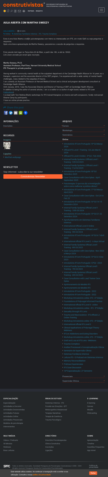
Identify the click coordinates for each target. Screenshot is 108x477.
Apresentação (92, 440)
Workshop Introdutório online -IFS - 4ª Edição (83, 321)
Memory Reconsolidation (75, 361)
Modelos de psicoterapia (13, 423)
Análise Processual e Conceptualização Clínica (84, 347)
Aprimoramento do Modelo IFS (77, 284)
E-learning (91, 403)
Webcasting (92, 413)
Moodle (90, 410)
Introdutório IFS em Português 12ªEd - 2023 (83, 263)
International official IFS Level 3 (77, 324)
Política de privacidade (93, 466)
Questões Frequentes (95, 447)
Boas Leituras (8, 450)
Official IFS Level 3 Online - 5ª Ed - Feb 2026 (82, 156)
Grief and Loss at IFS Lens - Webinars (80, 340)
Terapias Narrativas (53, 413)
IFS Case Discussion (72, 367)
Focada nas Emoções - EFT (56, 406)
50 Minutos (7, 444)
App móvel (91, 450)
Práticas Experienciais (73, 364)
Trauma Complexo (49, 34)
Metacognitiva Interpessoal (56, 410)
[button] (6, 145)
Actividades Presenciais (12, 420)
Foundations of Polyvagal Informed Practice (83, 301)
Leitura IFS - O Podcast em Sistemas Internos (83, 357)
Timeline (90, 444)
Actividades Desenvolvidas (14, 410)
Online (7, 34)
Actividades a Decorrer (12, 406)
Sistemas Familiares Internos (76, 354)
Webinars (7, 447)
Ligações (49, 450)
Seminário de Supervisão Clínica (77, 350)
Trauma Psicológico (53, 420)
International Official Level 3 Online (79, 226)
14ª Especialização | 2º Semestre (78, 371)
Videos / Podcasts (10, 440)
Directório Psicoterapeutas (56, 440)
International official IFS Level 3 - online (81, 305)
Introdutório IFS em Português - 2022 (80, 291)
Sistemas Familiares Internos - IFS (27, 34)
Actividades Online (10, 416)
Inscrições (49, 447)
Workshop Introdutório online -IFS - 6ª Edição (83, 298)
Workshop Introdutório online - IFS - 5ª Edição (83, 308)
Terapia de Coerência (53, 416)
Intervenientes (9, 426)
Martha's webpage (13, 157)
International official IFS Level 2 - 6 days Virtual (84, 241)
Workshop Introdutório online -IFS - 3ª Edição (83, 337)
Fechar (93, 473)
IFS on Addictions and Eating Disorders (81, 334)
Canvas (90, 406)
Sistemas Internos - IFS (54, 403)
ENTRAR (31, 11)
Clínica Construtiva (52, 444)
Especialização (9, 403)
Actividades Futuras (11, 413)
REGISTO (39, 11)
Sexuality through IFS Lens (75, 311)
